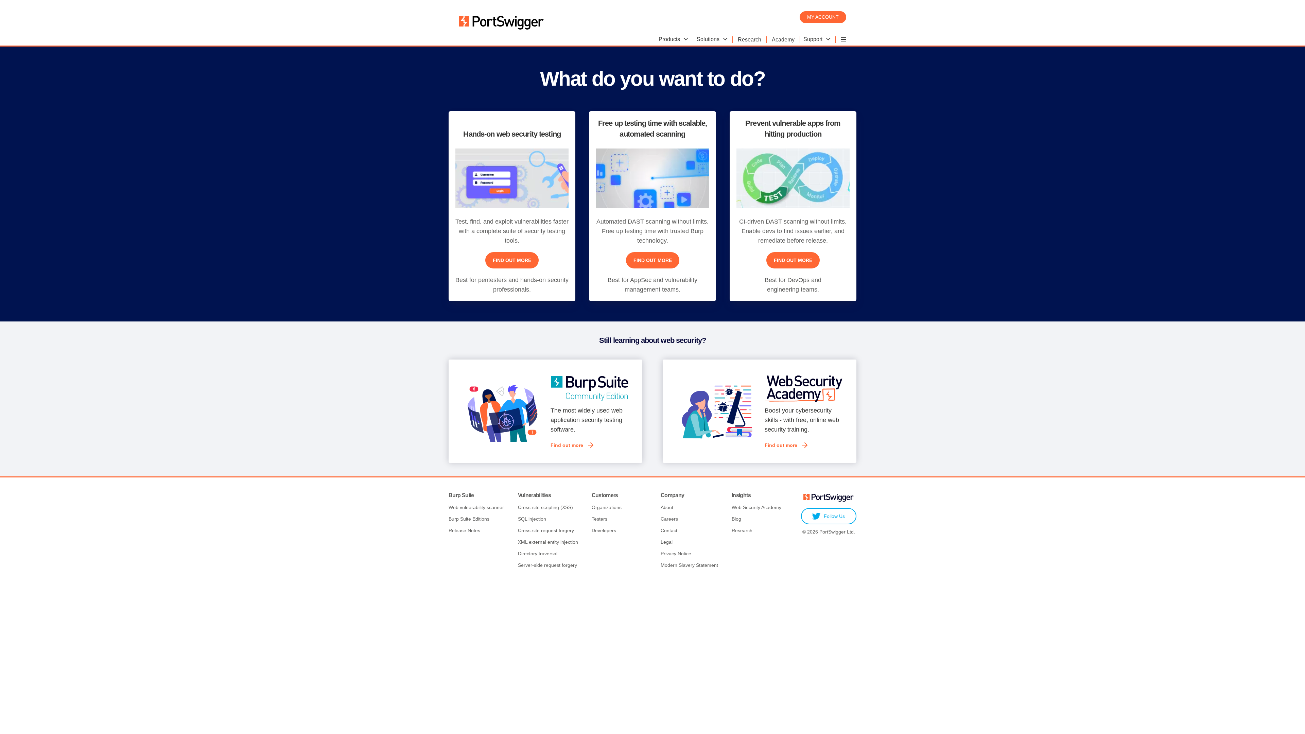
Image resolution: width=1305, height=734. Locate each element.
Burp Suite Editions (469, 519)
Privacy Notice (676, 553)
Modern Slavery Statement (689, 565)
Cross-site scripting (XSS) (545, 507)
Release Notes (464, 530)
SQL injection (532, 519)
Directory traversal (537, 553)
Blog (736, 519)
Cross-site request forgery (546, 530)
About (667, 507)
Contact (669, 530)
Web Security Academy (756, 507)
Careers (669, 519)
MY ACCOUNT (823, 17)
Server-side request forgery (547, 565)
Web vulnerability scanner (476, 507)
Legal (667, 542)
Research (742, 530)
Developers (604, 530)
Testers (599, 519)
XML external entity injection (548, 542)
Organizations (607, 507)
